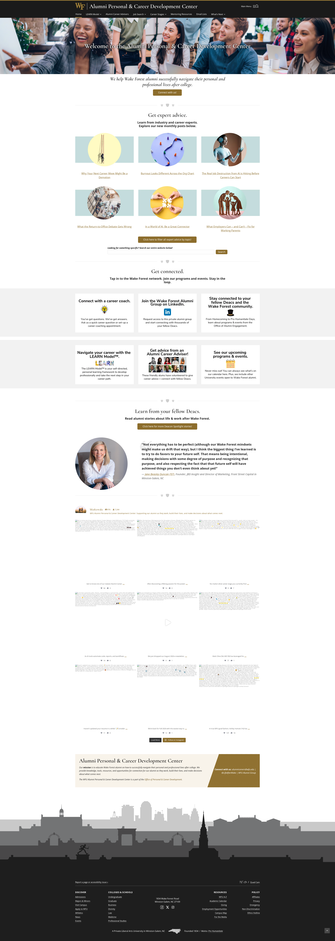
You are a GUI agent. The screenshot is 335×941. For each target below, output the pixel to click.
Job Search (138, 14)
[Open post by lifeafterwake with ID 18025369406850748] (167, 695)
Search (221, 251)
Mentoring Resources (181, 14)
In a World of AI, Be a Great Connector (167, 226)
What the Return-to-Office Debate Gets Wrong (104, 226)
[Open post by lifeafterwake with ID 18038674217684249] (229, 550)
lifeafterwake (105, 522)
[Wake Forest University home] (80, 6)
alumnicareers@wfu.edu (243, 769)
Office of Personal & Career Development (163, 779)
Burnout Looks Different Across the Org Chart (167, 173)
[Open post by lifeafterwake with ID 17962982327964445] (229, 695)
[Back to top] (327, 930)
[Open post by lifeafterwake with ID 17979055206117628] (167, 622)
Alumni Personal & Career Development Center (143, 6)
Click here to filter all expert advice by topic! (167, 239)
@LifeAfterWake (229, 772)
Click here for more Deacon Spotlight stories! (167, 426)
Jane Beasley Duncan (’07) (159, 474)
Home (79, 14)
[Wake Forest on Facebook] (162, 908)
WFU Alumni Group (247, 772)
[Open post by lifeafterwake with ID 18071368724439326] (105, 550)
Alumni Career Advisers (117, 14)
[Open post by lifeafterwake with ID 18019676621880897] (105, 622)
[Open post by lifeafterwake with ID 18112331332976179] (229, 622)
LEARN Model (92, 14)
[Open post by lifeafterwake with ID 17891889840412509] (167, 550)
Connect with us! (167, 92)
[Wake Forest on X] (167, 908)
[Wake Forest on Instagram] (173, 908)
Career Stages (157, 14)
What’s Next (217, 14)
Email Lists (201, 14)
